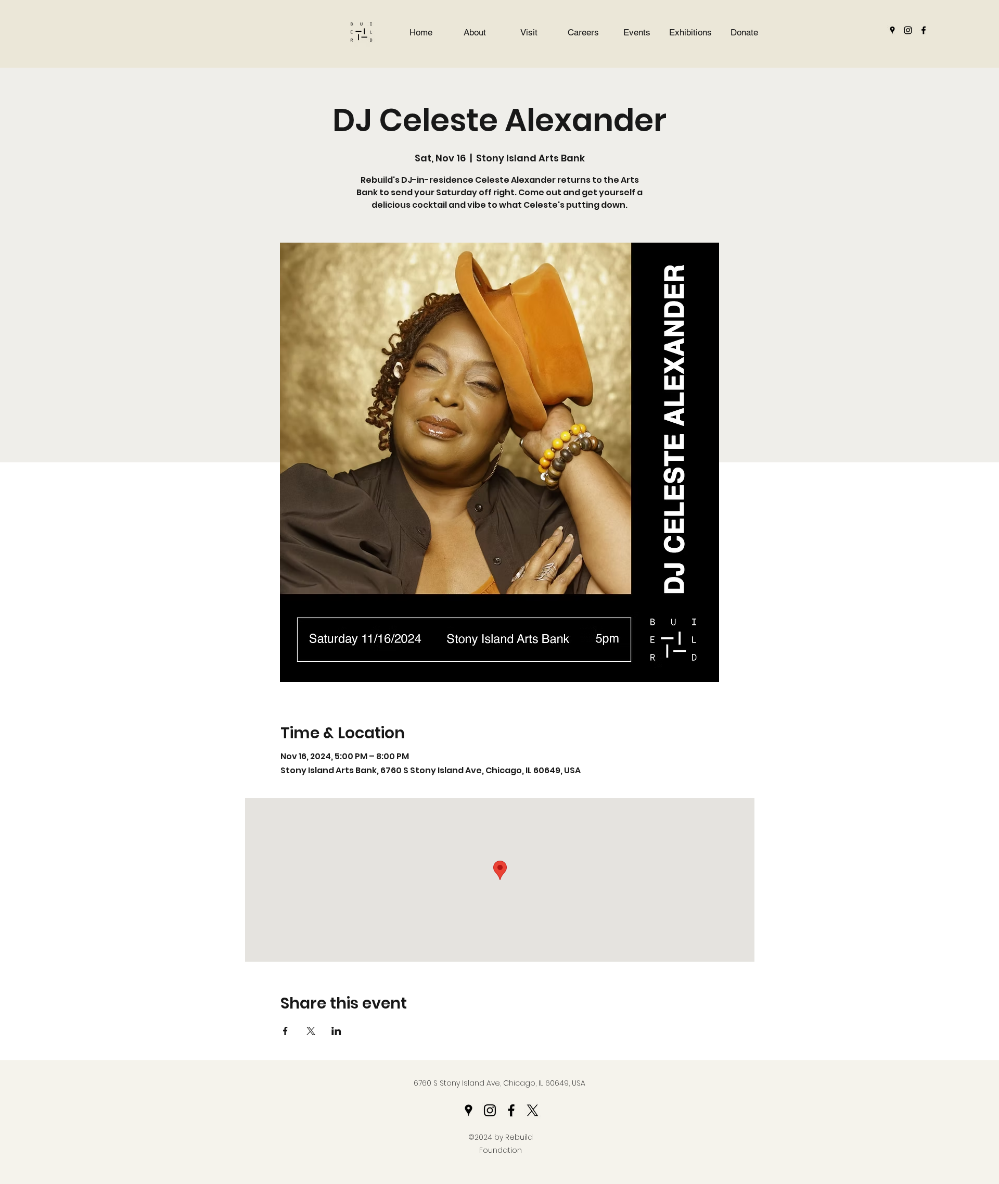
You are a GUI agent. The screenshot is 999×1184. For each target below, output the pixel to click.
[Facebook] (923, 30)
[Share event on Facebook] (285, 1031)
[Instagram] (908, 30)
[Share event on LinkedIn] (336, 1031)
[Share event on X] (311, 1031)
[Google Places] (892, 30)
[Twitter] (532, 1110)
